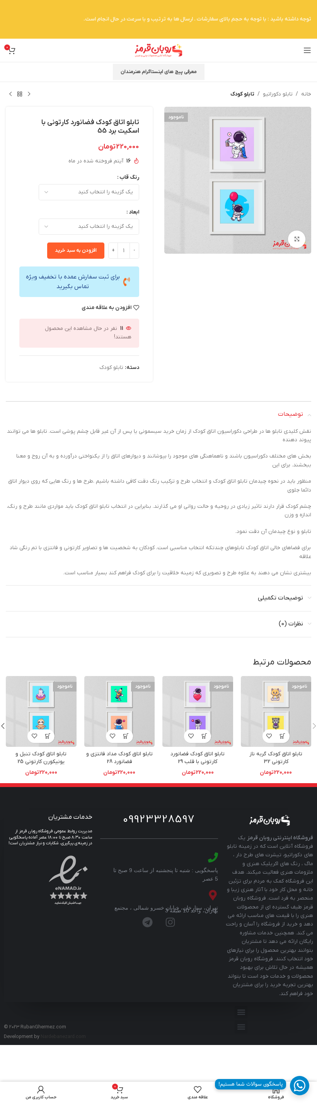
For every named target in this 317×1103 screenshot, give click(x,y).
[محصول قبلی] (29, 94)
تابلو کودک (242, 94)
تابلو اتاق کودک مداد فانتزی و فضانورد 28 (119, 757)
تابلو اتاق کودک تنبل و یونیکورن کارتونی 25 (40, 757)
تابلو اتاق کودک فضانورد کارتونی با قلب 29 (197, 757)
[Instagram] (170, 922)
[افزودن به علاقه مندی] (269, 736)
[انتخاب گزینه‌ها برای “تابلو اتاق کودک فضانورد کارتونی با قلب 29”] (204, 736)
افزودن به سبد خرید (76, 250)
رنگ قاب (129, 177)
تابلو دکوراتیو (278, 94)
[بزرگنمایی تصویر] (296, 239)
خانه (306, 94)
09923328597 (159, 819)
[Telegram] (147, 922)
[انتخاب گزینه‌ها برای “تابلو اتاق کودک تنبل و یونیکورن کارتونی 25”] (48, 736)
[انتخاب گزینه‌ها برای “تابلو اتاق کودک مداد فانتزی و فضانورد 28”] (126, 736)
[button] (241, 1012)
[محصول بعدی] (10, 94)
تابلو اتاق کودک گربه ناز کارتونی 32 (275, 757)
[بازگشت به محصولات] (19, 94)
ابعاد (134, 212)
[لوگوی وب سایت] (158, 50)
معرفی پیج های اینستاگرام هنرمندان (159, 71)
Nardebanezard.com (63, 1037)
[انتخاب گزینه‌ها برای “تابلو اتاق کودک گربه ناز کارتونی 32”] (283, 736)
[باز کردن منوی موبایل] (307, 50)
